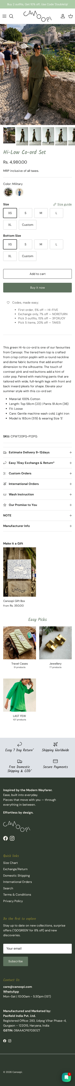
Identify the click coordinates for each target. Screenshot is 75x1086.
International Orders (17, 882)
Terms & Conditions (17, 895)
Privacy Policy (13, 901)
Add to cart (38, 274)
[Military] (8, 192)
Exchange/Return (15, 869)
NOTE (7, 515)
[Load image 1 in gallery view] (37, 74)
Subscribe (15, 961)
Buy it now (37, 288)
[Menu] (4, 16)
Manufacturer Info (16, 526)
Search (8, 888)
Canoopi (17, 1072)
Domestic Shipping (16, 876)
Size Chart (10, 863)
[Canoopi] (38, 16)
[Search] (13, 16)
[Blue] (19, 192)
